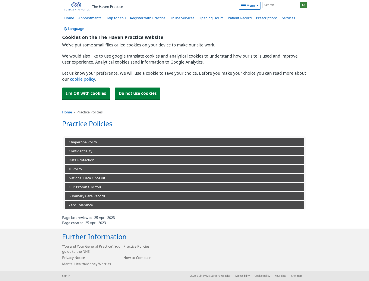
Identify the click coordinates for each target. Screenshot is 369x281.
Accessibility (242, 276)
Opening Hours (211, 18)
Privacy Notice (73, 257)
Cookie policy (262, 276)
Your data (280, 276)
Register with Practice (147, 18)
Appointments (89, 18)
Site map (296, 276)
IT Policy (75, 169)
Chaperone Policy (83, 142)
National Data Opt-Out (87, 178)
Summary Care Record (87, 196)
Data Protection (81, 160)
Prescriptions (267, 18)
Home (67, 112)
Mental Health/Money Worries (86, 264)
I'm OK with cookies (86, 93)
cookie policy (82, 79)
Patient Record (240, 18)
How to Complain (137, 257)
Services (288, 18)
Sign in (66, 276)
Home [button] (69, 18)
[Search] (303, 5)
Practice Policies (136, 246)
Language (75, 28)
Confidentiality (80, 151)
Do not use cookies (138, 93)
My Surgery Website (218, 276)
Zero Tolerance (81, 205)
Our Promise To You (85, 187)
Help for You (116, 18)
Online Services (182, 18)
